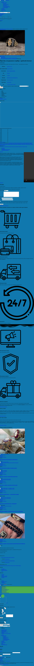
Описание (1, 151)
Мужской (8, 73)
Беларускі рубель (5, 592)
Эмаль (11, 66)
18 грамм (11, 84)
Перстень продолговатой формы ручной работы (8, 459)
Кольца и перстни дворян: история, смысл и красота (8, 557)
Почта (1, 609)
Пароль (1, 654)
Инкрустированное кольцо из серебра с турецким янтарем (8, 58)
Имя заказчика (2, 607)
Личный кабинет (4, 569)
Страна (1, 610)
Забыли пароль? (2, 657)
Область (1, 611)
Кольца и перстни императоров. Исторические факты (8, 560)
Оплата (3, 575)
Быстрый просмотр (2, 455)
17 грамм (8, 84)
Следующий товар (2, 57)
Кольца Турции (13, 144)
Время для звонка (2, 623)
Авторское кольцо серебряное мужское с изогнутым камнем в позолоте (10, 55)
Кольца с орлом (25, 144)
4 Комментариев (7, 562)
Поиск (9, 12)
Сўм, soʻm (4, 590)
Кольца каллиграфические (25, 143)
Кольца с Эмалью (30, 144)
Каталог (3, 580)
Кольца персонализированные (17, 143)
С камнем (8, 75)
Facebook (1, 658)
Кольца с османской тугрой (19, 144)
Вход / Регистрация (4, 644)
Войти (1, 655)
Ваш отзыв (2, 196)
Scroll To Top (2, 661)
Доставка (3, 574)
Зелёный (11, 68)
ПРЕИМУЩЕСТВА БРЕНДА (6, 149)
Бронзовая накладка (10, 77)
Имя (1, 198)
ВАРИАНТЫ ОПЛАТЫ (5, 150)
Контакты (3, 582)
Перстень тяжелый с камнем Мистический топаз (8, 476)
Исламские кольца (2, 143)
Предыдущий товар (3, 29)
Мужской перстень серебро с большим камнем (8, 468)
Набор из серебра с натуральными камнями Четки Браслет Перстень (12, 543)
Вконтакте (1, 660)
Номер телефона (2, 608)
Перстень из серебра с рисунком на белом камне (8, 485)
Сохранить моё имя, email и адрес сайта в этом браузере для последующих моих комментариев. (14, 201)
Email (1, 199)
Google (1, 659)
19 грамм (14, 84)
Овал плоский (9, 82)
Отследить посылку (4, 570)
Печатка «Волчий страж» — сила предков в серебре (9, 494)
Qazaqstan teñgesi (5, 589)
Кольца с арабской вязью (9, 143)
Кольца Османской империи (6, 144)
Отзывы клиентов (4, 581)
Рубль (4, 587)
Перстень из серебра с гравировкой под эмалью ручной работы (11, 511)
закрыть (1, 651)
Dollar (3, 586)
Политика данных (4, 576)
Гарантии (3, 577)
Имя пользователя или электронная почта (6, 652)
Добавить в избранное (3, 457)
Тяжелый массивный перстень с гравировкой (8, 503)
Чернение (8, 66)
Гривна (4, 588)
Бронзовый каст (15, 77)
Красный (8, 68)
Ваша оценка (2, 190)
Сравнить (1, 98)
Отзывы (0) (3, 148)
